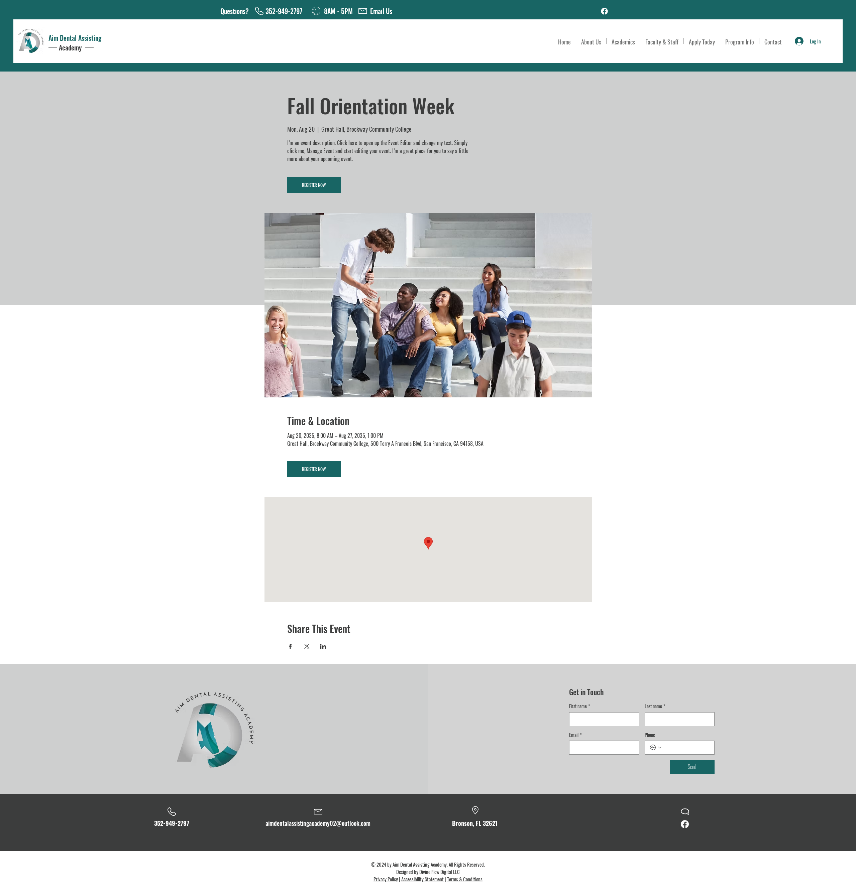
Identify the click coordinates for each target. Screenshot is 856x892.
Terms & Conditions (465, 879)
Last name (655, 706)
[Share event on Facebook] (290, 646)
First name (579, 706)
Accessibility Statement (422, 879)
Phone (650, 735)
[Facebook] (604, 11)
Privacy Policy (385, 879)
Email (575, 735)
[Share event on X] (307, 646)
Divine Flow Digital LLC (439, 871)
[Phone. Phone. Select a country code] (655, 748)
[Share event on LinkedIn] (323, 646)
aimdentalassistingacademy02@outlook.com (317, 823)
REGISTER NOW (314, 184)
